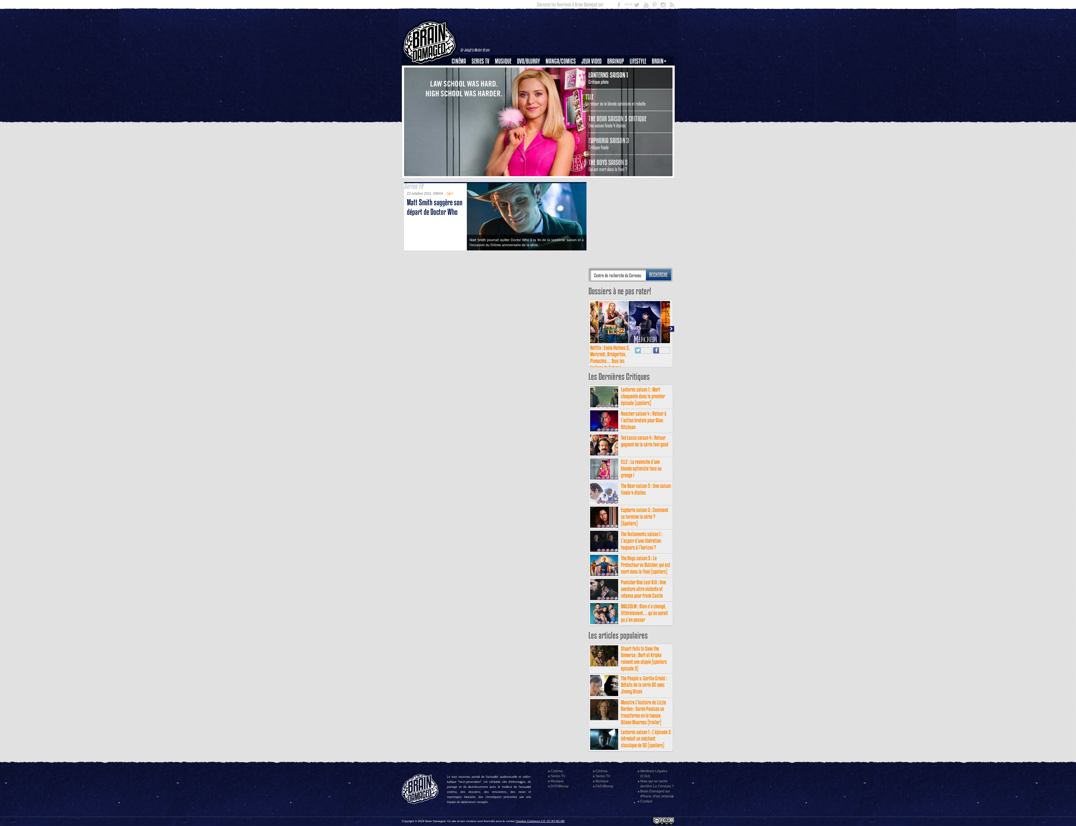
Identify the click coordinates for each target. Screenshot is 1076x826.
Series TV (480, 61)
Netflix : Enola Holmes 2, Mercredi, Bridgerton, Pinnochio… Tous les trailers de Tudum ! (610, 358)
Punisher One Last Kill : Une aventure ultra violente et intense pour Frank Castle (643, 589)
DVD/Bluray (528, 61)
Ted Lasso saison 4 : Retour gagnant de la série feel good (644, 441)
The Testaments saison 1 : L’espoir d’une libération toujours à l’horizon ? (641, 541)
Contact (646, 801)
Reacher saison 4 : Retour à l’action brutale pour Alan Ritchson (643, 420)
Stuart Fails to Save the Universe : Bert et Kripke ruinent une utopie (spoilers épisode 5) (644, 658)
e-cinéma (461, 90)
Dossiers (460, 80)
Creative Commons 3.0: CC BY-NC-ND (540, 821)
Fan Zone (661, 71)
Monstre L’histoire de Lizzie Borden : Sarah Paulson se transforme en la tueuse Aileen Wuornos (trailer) (643, 712)
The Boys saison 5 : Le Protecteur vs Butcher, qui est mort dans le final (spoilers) (645, 565)
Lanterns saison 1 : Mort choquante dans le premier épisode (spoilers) (643, 396)
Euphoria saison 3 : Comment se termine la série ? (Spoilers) (644, 517)
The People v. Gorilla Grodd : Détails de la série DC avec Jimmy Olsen (644, 685)
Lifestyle (638, 61)
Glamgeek (639, 80)
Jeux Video (591, 61)
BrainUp (615, 61)
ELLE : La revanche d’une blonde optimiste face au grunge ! (641, 468)
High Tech (639, 90)
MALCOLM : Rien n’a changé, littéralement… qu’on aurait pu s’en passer (644, 613)
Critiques (461, 71)
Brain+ (659, 61)
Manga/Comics (561, 61)
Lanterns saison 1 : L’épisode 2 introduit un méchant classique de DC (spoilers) (646, 739)
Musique (503, 61)
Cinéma (459, 61)
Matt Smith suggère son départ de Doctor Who (434, 207)
